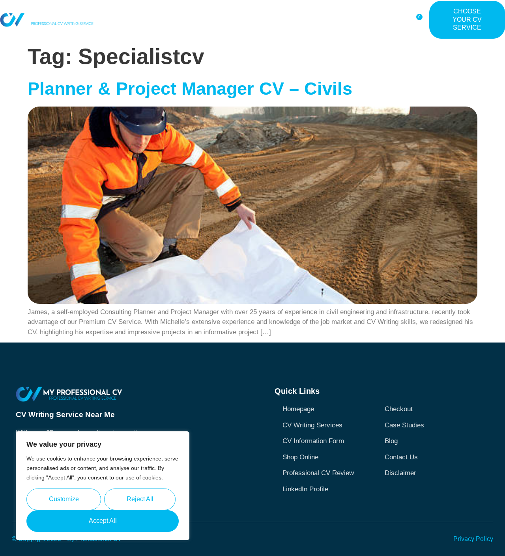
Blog (357, 20)
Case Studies (324, 20)
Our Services (175, 20)
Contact (384, 20)
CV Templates (251, 20)
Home (141, 20)
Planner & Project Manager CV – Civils (190, 89)
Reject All (140, 499)
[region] (102, 485)
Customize (64, 499)
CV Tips (288, 20)
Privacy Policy (473, 538)
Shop (217, 20)
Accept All (103, 520)
